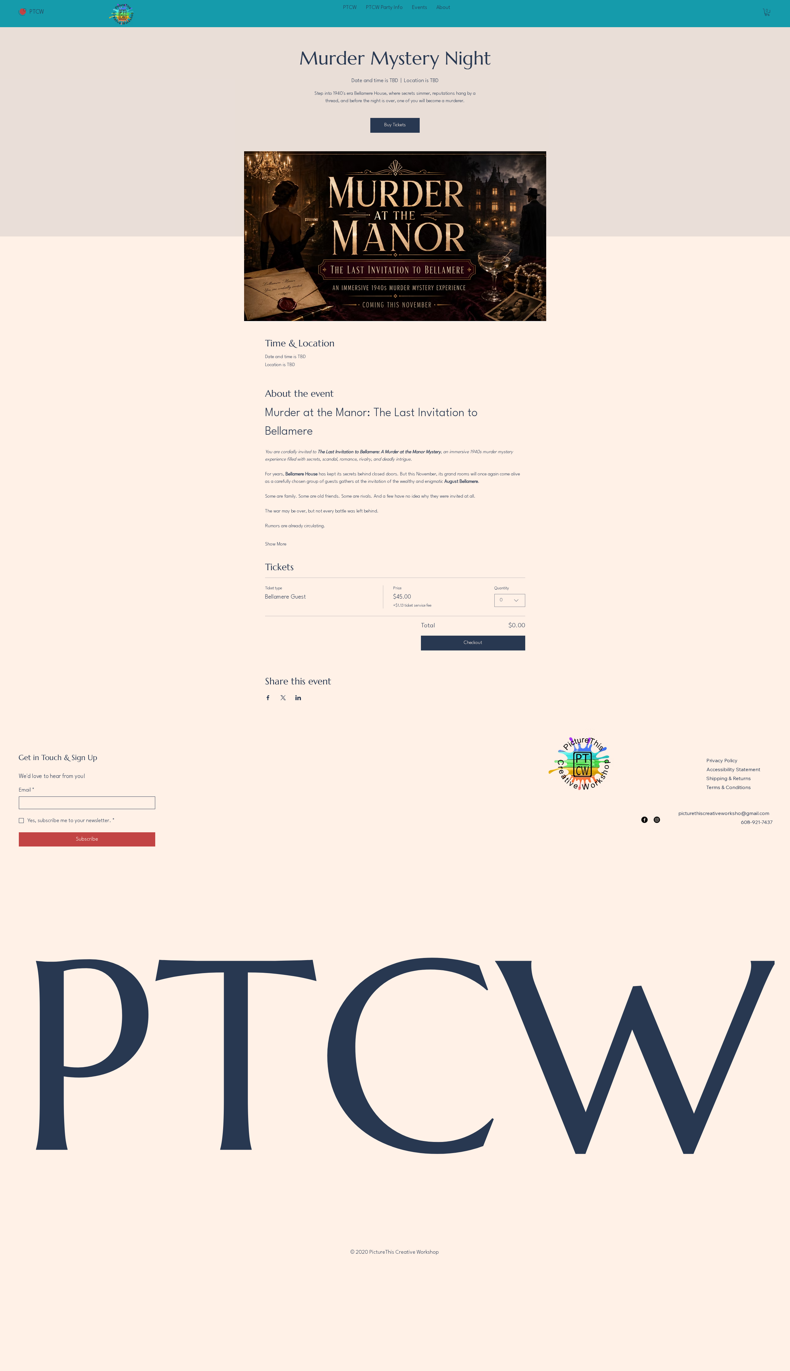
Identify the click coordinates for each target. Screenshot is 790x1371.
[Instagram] (657, 820)
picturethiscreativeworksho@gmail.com (723, 813)
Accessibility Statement (733, 769)
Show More (275, 544)
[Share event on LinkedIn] (298, 697)
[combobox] (509, 600)
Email (27, 790)
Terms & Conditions (728, 787)
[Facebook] (644, 820)
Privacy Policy (722, 760)
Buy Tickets (395, 125)
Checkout (473, 643)
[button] (767, 12)
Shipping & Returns (728, 778)
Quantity (501, 588)
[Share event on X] (283, 697)
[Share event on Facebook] (268, 697)
